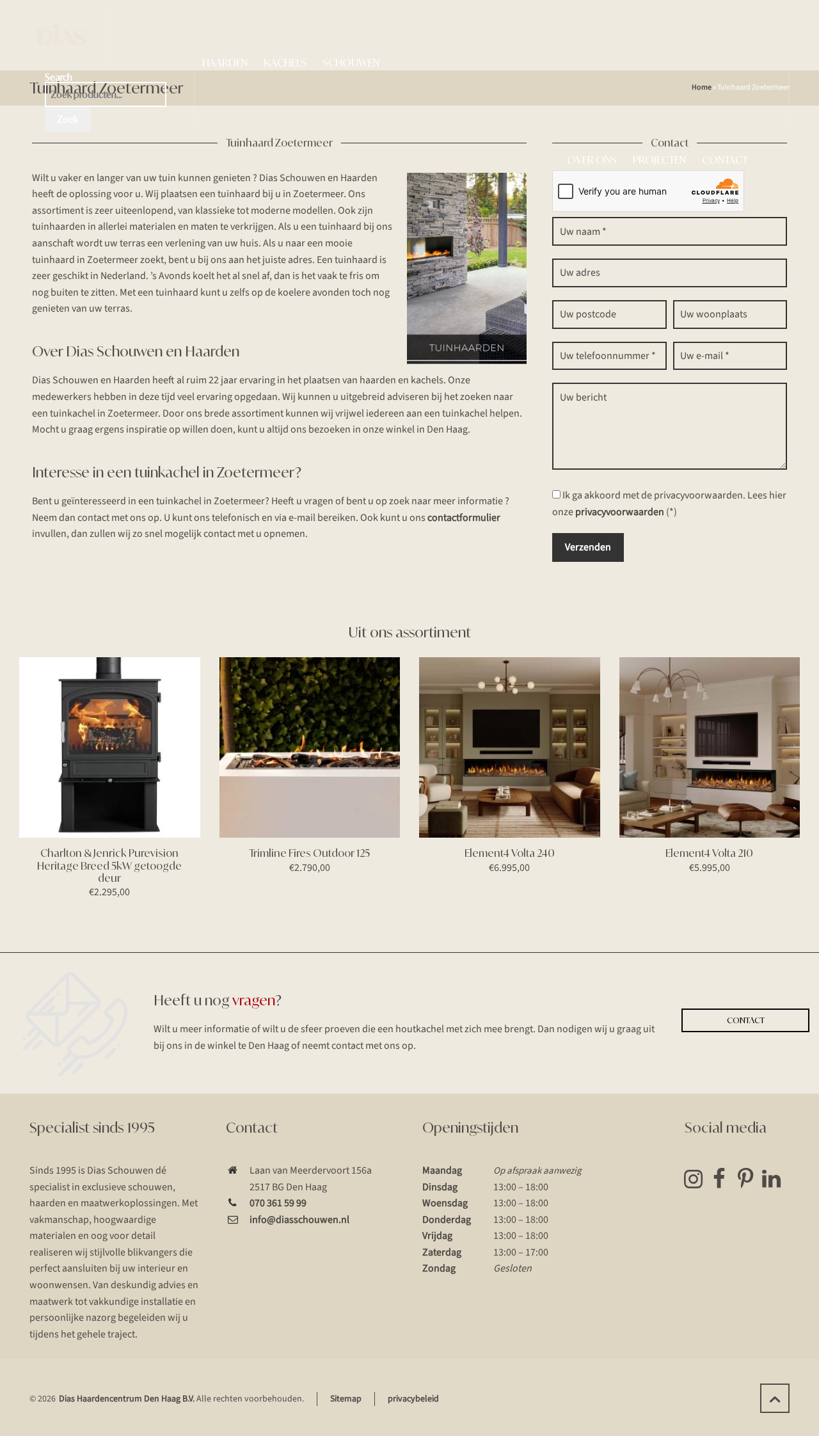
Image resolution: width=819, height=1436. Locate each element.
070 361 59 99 (278, 1203)
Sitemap (346, 1398)
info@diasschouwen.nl (299, 1220)
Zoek (68, 119)
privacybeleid (413, 1398)
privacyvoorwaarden (619, 512)
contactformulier (463, 518)
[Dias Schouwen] (61, 38)
